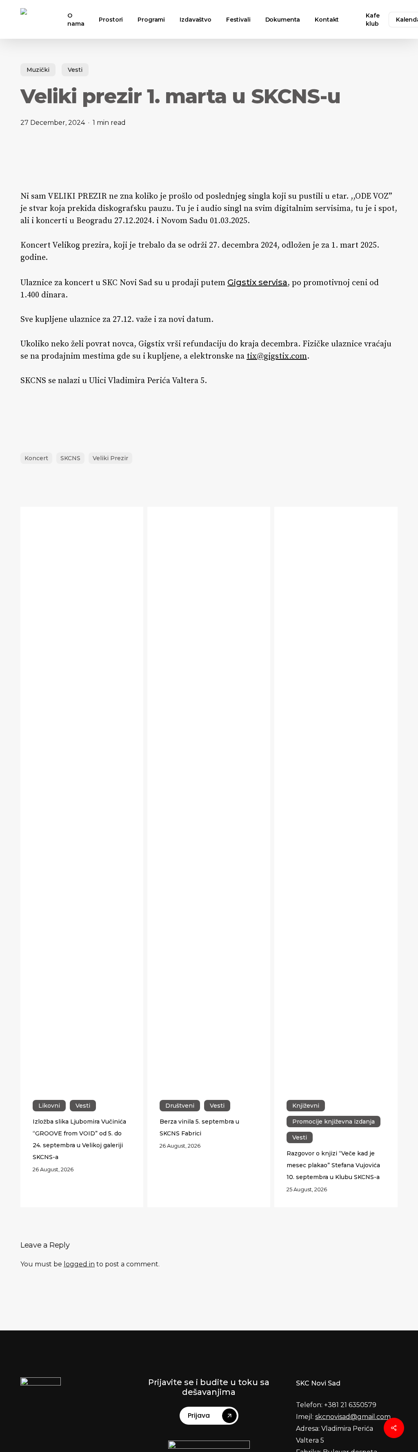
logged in (79, 1264)
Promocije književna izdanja (333, 1121)
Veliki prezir (110, 458)
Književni (305, 1105)
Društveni (179, 1105)
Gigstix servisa (257, 282)
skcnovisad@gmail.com (353, 1417)
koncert (36, 458)
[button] (212, 1415)
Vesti (75, 69)
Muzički (38, 69)
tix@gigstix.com (277, 356)
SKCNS (70, 458)
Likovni (49, 1105)
